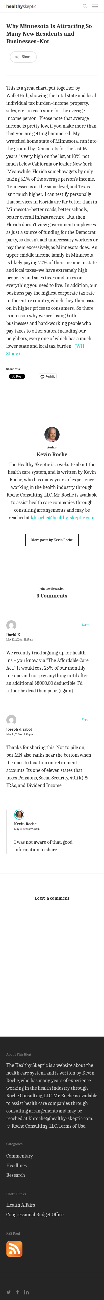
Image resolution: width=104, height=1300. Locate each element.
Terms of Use (72, 1126)
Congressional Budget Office (35, 1215)
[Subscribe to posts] (14, 1259)
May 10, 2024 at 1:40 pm (19, 734)
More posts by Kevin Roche (52, 540)
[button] (95, 6)
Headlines (16, 1165)
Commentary (19, 1156)
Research (15, 1175)
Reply (85, 624)
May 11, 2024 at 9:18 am (27, 829)
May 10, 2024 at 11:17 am (19, 639)
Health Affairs (20, 1205)
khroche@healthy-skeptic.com (62, 518)
